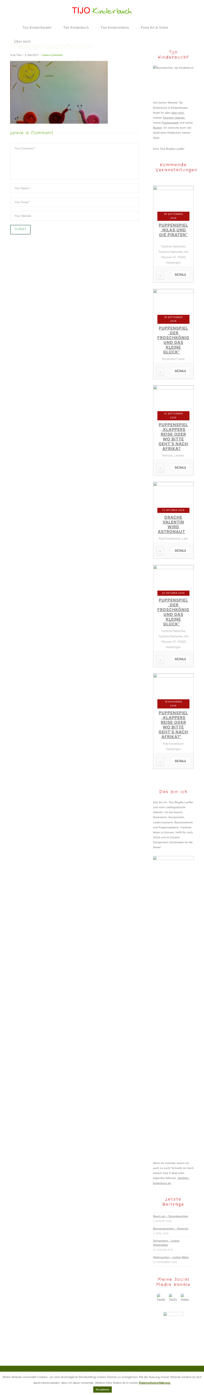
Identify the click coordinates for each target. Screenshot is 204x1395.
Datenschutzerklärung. (155, 1382)
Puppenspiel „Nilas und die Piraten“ (173, 230)
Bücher (157, 127)
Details (180, 274)
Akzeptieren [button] (102, 1389)
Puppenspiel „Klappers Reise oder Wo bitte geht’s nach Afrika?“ (173, 724)
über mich (177, 112)
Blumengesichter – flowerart (170, 1228)
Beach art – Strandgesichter (170, 1216)
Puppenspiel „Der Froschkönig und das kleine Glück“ (173, 340)
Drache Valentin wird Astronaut (171, 524)
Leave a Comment (52, 55)
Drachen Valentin (174, 117)
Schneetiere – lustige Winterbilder (166, 1242)
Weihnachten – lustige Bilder (171, 1257)
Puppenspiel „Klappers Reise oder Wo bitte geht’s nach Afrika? (173, 436)
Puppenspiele (170, 122)
